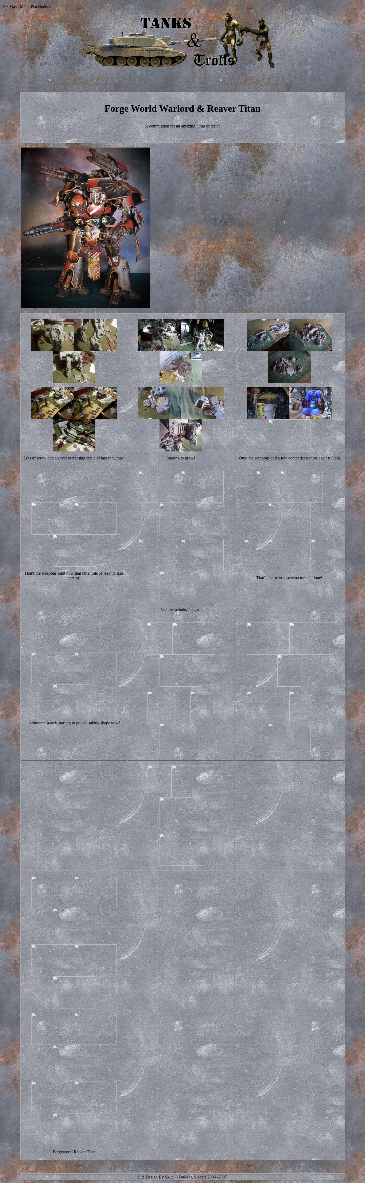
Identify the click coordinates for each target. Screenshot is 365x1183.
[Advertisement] (248, 296)
